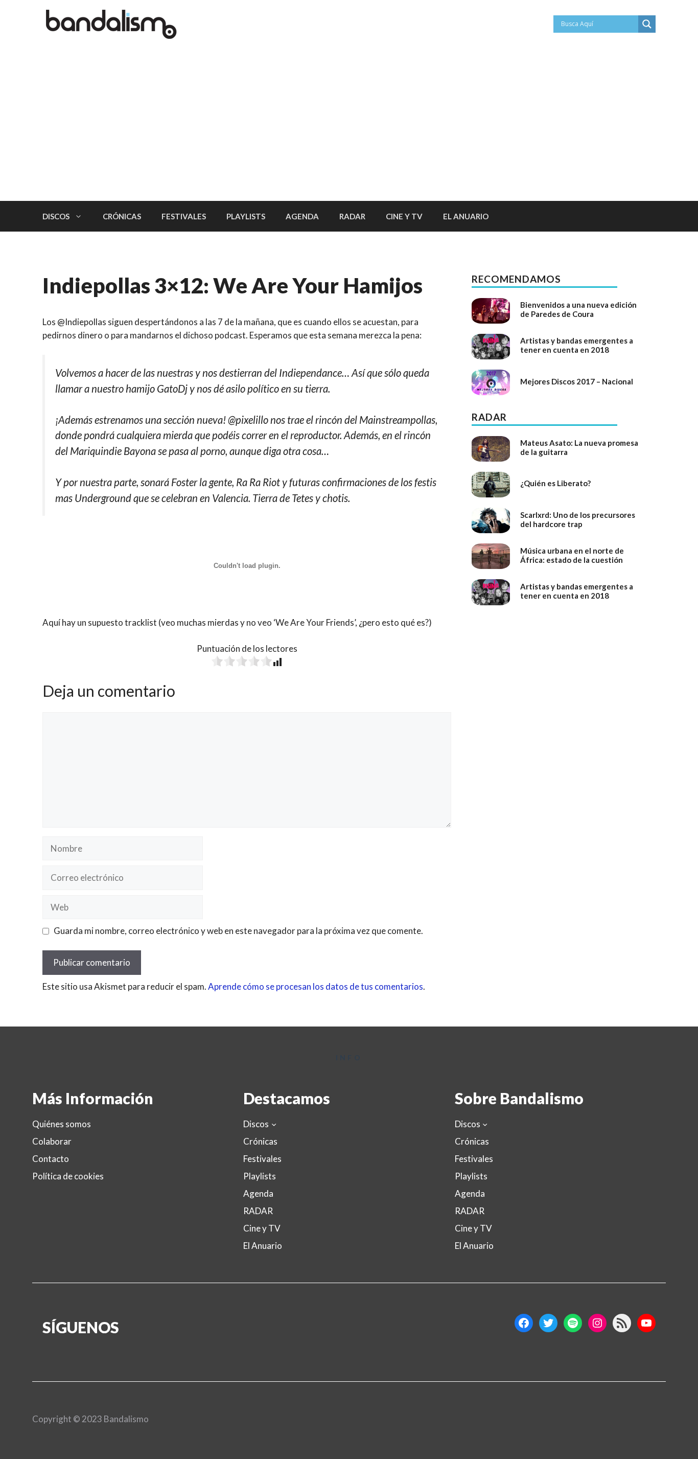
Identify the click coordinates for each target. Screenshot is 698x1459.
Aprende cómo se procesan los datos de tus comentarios (315, 986)
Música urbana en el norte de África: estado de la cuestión (572, 555)
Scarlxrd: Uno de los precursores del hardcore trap (577, 519)
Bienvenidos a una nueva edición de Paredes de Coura (578, 309)
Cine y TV (404, 216)
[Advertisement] (349, 124)
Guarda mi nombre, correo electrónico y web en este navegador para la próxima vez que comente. (238, 930)
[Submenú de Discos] (273, 1123)
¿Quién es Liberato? (555, 483)
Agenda (302, 216)
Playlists (245, 216)
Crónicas (122, 216)
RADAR (352, 216)
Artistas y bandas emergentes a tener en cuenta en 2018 (576, 345)
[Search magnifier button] (647, 24)
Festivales (183, 216)
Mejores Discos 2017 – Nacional (576, 381)
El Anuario (465, 216)
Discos (55, 216)
